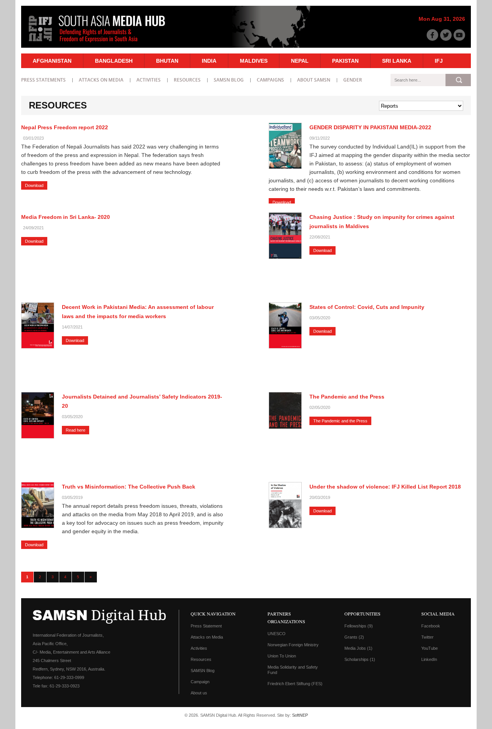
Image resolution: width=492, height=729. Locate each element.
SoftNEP (300, 715)
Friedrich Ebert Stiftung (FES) (295, 683)
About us (199, 693)
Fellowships (358, 626)
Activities (148, 80)
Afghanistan (52, 61)
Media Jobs (358, 648)
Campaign (200, 681)
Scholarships (359, 659)
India (209, 61)
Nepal (300, 61)
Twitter (427, 637)
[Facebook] (432, 35)
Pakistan (345, 61)
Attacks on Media (101, 80)
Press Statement (206, 626)
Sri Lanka (396, 61)
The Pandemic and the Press (340, 421)
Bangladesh (114, 61)
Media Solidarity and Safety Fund (293, 670)
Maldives (254, 61)
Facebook (430, 626)
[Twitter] (446, 35)
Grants (354, 637)
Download (34, 185)
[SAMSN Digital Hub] (102, 43)
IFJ (439, 61)
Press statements (43, 80)
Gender (352, 80)
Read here (75, 430)
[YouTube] (459, 35)
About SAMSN (313, 80)
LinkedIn (429, 659)
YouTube (429, 648)
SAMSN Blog (229, 80)
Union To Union (282, 656)
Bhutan (167, 61)
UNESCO (277, 633)
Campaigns (270, 80)
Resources (187, 80)
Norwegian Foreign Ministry (293, 644)
